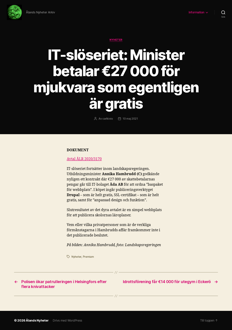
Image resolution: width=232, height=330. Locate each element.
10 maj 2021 (130, 118)
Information (196, 12)
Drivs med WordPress (67, 320)
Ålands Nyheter (37, 320)
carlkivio (107, 118)
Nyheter (116, 39)
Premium (88, 256)
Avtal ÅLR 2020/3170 (84, 159)
